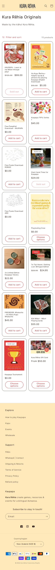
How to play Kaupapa (15, 417)
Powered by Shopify (34, 563)
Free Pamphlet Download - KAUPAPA (14, 127)
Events (8, 429)
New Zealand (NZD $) (26, 544)
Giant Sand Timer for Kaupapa (39, 173)
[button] (3, 6)
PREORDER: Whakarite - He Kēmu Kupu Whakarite (14, 314)
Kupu (7, 423)
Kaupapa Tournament (13, 375)
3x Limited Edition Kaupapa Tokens (12, 274)
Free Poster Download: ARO (14, 212)
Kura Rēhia (24, 563)
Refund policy (11, 482)
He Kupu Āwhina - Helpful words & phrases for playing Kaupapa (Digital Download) (39, 78)
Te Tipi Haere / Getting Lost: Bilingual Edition (40, 266)
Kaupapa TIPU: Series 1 (40, 119)
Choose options (41, 238)
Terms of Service (13, 470)
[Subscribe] (47, 516)
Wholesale (10, 435)
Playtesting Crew (38, 228)
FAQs (7, 452)
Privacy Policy (12, 476)
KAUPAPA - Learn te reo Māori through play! (13, 69)
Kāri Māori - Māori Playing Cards (38, 320)
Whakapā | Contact (14, 458)
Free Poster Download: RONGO (14, 166)
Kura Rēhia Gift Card (39, 357)
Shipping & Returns (14, 464)
